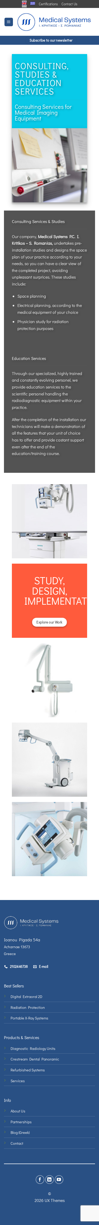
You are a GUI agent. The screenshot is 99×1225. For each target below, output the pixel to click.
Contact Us (69, 4)
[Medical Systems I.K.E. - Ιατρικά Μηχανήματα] (54, 22)
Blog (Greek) (20, 1132)
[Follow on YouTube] (59, 1179)
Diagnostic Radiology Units (33, 1048)
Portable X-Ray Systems (29, 1018)
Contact (17, 1143)
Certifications (48, 4)
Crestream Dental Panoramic (35, 1059)
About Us (18, 1110)
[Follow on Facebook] (40, 1179)
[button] (8, 22)
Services (18, 1080)
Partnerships (21, 1121)
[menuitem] (24, 3)
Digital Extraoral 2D (26, 996)
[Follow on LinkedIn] (49, 1179)
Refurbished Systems (28, 1069)
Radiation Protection (28, 1007)
